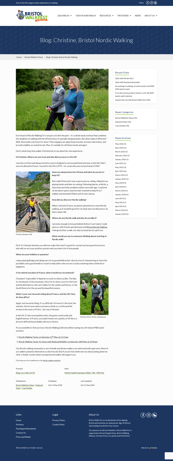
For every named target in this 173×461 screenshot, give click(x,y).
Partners (20, 424)
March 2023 (120, 210)
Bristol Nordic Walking (97, 227)
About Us (150, 15)
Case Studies (27, 388)
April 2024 (119, 187)
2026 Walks (63, 15)
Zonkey (154, 448)
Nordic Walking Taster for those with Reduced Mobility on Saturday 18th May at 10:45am (58, 341)
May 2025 (119, 167)
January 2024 (120, 194)
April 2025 (119, 171)
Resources (105, 15)
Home (141, 3)
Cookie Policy (58, 424)
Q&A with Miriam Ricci (124, 78)
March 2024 (120, 190)
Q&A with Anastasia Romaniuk (127, 82)
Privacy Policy (58, 420)
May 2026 (119, 144)
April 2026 (119, 148)
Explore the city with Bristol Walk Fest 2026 (132, 100)
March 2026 (120, 151)
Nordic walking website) (51, 360)
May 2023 (119, 202)
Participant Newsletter (26, 428)
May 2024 (119, 183)
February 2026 (121, 155)
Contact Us (21, 433)
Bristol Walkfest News (25, 385)
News (138, 15)
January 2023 (120, 214)
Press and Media (23, 437)
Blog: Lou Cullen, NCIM (25, 373)
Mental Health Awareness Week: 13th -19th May (84, 373)
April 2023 (119, 206)
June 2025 (119, 163)
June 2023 (119, 198)
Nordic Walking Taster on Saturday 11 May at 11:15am (43, 337)
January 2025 (120, 179)
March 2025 (120, 175)
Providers (123, 15)
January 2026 (120, 159)
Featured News (121, 122)
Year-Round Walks (86, 15)
